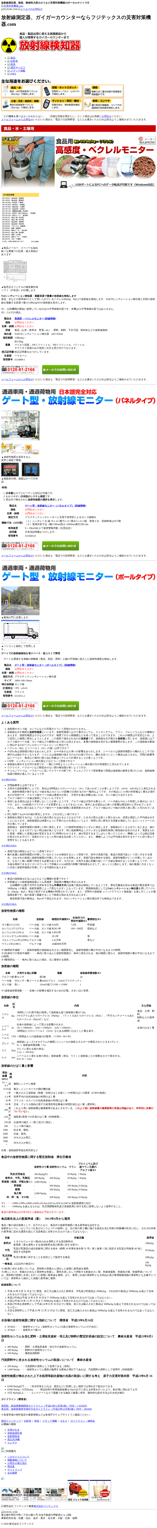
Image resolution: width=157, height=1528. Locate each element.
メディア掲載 (18, 70)
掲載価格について (17, 1460)
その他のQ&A (9, 779)
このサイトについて (18, 1457)
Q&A (13, 73)
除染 (13, 64)
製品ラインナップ (11, 1421)
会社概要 (12, 1473)
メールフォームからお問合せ (17, 119)
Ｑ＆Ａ (63, 1421)
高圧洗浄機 (13, 1439)
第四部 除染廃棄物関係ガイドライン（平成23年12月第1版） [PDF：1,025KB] (44, 1405)
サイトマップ (14, 1469)
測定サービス (18, 67)
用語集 (11, 1466)
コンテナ (12, 1442)
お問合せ (107, 116)
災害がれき (13, 1430)
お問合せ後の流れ (17, 1463)
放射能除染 (13, 1436)
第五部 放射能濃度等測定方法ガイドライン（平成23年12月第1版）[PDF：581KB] (46, 1409)
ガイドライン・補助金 (82, 1421)
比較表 (14, 61)
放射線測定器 (14, 1433)
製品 (13, 58)
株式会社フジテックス (46, 1506)
